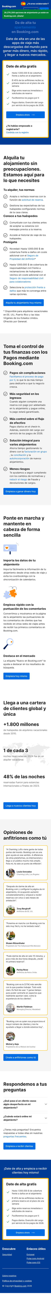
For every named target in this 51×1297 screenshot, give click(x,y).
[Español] (23, 3)
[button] (26, 14)
